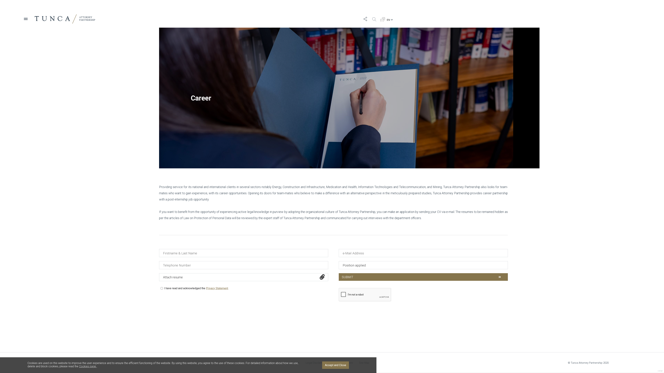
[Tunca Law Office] (65, 19)
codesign (660, 371)
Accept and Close (335, 365)
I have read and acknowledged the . (196, 288)
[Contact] (382, 19)
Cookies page (88, 366)
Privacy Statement (217, 288)
